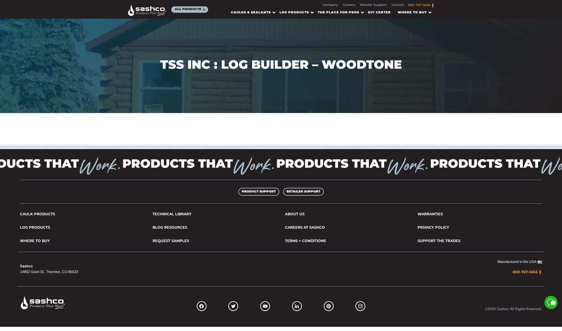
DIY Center (379, 12)
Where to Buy (35, 241)
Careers (349, 5)
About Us (294, 214)
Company (330, 5)
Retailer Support (373, 5)
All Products (188, 9)
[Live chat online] (551, 302)
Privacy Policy (433, 227)
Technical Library (172, 214)
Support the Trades (439, 241)
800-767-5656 (419, 5)
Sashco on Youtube (265, 306)
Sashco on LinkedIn (297, 306)
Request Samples (171, 241)
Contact (397, 5)
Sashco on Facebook (202, 306)
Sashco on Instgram (360, 306)
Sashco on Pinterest (329, 306)
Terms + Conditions (305, 241)
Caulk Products (37, 214)
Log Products (35, 227)
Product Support (259, 191)
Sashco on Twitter (233, 306)
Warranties (430, 214)
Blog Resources (170, 227)
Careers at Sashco (305, 227)
